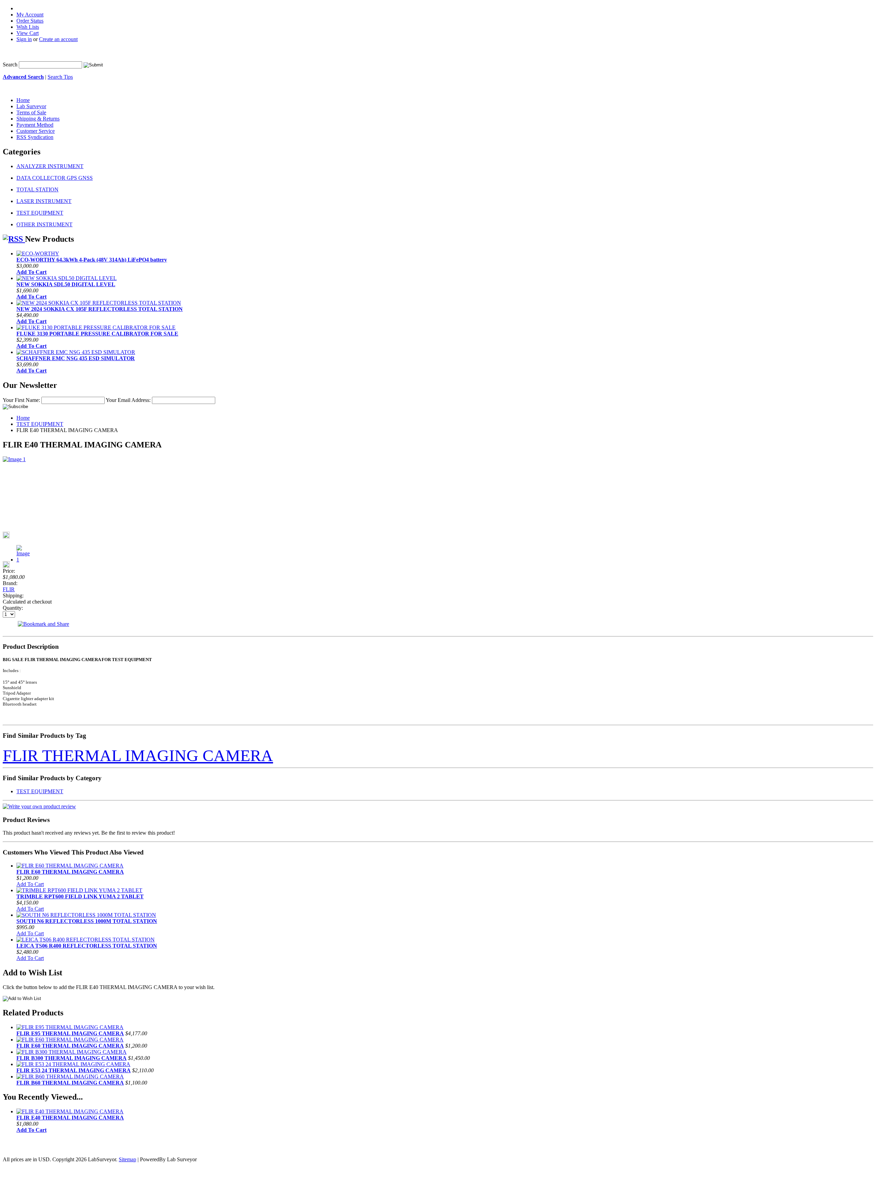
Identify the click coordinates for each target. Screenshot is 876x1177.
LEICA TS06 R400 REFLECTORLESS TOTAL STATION (86, 946)
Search (10, 64)
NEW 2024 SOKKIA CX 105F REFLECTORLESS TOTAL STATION (99, 309)
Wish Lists (27, 27)
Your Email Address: (128, 400)
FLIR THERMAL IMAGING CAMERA (138, 755)
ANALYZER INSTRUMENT (49, 166)
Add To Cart (31, 272)
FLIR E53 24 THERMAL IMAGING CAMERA (73, 1070)
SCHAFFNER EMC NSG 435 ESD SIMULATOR (75, 358)
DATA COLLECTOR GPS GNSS (54, 178)
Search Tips (60, 77)
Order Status (29, 21)
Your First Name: (21, 400)
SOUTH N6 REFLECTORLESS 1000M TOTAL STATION (86, 921)
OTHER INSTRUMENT (44, 224)
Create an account (58, 39)
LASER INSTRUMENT (44, 201)
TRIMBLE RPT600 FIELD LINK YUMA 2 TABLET (80, 896)
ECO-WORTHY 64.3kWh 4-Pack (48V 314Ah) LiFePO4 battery (91, 260)
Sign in (24, 39)
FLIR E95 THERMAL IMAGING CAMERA (70, 1033)
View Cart (27, 33)
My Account (29, 14)
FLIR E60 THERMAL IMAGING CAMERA (70, 872)
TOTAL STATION (37, 189)
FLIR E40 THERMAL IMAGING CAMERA (70, 1118)
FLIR (9, 589)
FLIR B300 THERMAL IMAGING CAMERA (71, 1058)
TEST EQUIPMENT (39, 213)
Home (23, 418)
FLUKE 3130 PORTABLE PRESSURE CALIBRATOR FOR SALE (97, 334)
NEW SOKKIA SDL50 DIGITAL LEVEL (65, 284)
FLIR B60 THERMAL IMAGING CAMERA (70, 1083)
